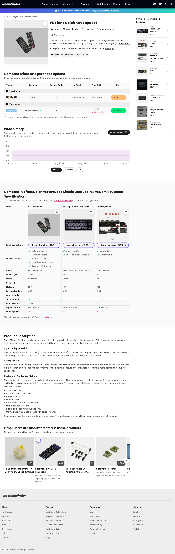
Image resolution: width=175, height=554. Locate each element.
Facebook (138, 524)
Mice (115, 4)
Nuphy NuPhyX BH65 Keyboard (45, 470)
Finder (45, 4)
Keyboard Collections (56, 512)
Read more (124, 43)
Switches (101, 4)
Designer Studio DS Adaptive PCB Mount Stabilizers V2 (76, 470)
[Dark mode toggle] (166, 4)
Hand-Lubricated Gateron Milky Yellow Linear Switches (19, 470)
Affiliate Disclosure (98, 520)
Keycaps (84, 4)
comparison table (63, 200)
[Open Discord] (154, 4)
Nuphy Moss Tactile (106, 468)
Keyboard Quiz (53, 529)
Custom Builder (53, 533)
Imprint (93, 533)
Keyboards (67, 4)
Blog (48, 537)
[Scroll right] (126, 461)
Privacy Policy (96, 524)
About (92, 512)
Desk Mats (7, 529)
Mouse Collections (54, 524)
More (127, 4)
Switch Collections (54, 520)
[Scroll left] (7, 461)
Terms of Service (97, 529)
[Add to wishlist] (45, 23)
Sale (4, 533)
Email (135, 512)
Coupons (6, 537)
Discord (137, 516)
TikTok (136, 529)
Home (7, 17)
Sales (55, 4)
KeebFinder (11, 4)
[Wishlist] (160, 4)
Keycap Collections (55, 516)
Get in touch (95, 516)
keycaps (17, 17)
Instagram (138, 520)
